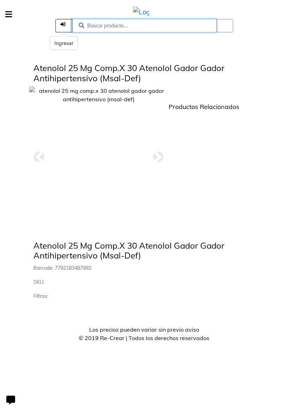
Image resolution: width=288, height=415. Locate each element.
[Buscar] (224, 25)
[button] (39, 157)
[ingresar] (63, 25)
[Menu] (8, 14)
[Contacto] (10, 401)
